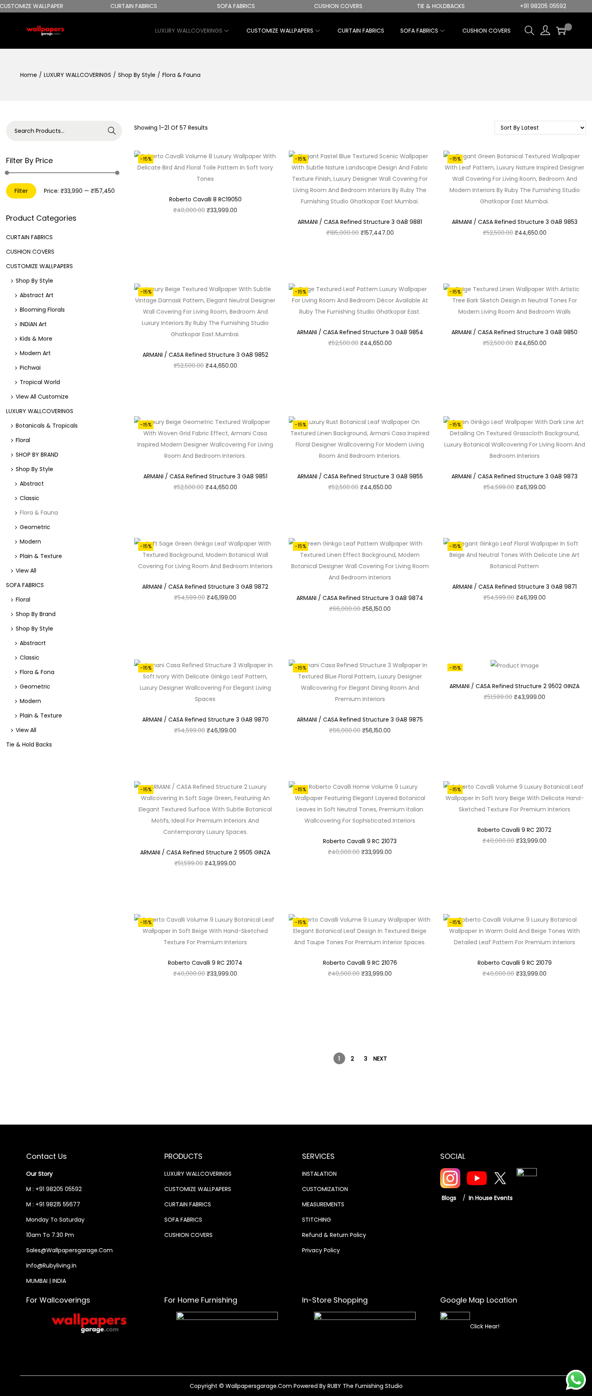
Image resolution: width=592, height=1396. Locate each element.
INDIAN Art (33, 324)
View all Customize (42, 397)
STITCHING (316, 1220)
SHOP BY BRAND (37, 455)
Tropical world (40, 382)
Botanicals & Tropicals (47, 426)
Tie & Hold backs (29, 744)
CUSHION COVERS (30, 252)
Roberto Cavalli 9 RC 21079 (515, 963)
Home (28, 75)
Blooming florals (42, 310)
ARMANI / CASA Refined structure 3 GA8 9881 (360, 222)
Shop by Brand (36, 614)
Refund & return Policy (334, 1235)
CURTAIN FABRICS (29, 237)
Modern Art (35, 353)
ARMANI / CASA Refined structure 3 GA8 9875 (360, 720)
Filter (21, 191)
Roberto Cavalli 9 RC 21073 (360, 841)
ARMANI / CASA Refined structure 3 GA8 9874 (359, 598)
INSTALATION (319, 1174)
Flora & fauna (39, 513)
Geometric (35, 527)
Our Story (39, 1174)
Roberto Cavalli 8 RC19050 (205, 199)
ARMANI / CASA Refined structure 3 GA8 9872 (205, 587)
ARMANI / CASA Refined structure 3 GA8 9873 (514, 476)
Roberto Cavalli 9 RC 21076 (360, 963)
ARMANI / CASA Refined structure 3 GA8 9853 (515, 222)
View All (26, 730)
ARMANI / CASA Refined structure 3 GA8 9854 (360, 332)
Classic (29, 498)
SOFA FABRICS (25, 585)
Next (380, 1059)
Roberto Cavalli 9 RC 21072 (514, 830)
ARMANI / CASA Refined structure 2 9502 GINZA (514, 686)
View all (26, 571)
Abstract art (37, 295)
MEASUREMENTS (323, 1204)
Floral (23, 440)
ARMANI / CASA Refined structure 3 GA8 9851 (205, 476)
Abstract (32, 484)
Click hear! (484, 1326)
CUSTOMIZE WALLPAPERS (39, 266)
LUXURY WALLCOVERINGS (77, 75)
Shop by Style (136, 75)
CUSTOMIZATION (325, 1189)
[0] (561, 30)
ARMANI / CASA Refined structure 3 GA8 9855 (360, 476)
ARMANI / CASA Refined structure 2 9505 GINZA (205, 852)
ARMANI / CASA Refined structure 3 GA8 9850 (514, 332)
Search (112, 131)
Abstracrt (33, 643)
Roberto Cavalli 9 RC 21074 (205, 963)
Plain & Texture (41, 556)
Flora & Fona (37, 672)
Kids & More (36, 339)
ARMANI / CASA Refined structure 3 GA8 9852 (205, 355)
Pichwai (30, 368)
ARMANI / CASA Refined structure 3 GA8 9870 (205, 720)
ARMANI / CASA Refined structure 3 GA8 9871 (514, 587)
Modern (30, 542)
